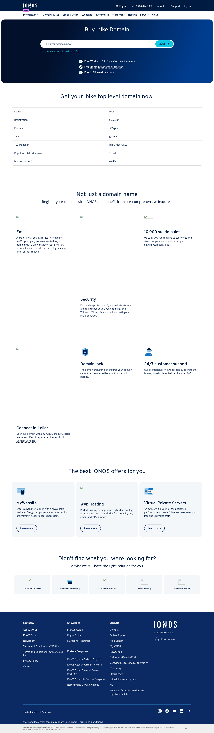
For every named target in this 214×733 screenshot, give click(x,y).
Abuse (113, 685)
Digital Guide (74, 635)
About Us (162, 6)
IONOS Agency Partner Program (84, 659)
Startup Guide (75, 629)
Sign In (187, 6)
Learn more (26, 528)
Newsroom (29, 640)
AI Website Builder (107, 589)
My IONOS (115, 646)
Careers (27, 666)
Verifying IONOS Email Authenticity (129, 662)
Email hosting (144, 589)
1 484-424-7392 (144, 6)
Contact (114, 629)
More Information (56, 729)
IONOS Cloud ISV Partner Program (86, 679)
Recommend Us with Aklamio (83, 684)
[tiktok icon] (189, 712)
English (123, 6)
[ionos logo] (30, 5)
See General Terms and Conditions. (84, 722)
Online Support (118, 635)
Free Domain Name (32, 589)
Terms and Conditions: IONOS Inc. (41, 646)
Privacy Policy (30, 660)
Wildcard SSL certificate (93, 312)
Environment (168, 639)
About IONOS (30, 629)
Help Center (116, 640)
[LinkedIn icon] (182, 712)
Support (175, 6)
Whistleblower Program (123, 679)
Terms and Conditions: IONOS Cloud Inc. (43, 653)
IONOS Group (30, 635)
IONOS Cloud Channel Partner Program (83, 672)
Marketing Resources (78, 640)
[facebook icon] (167, 712)
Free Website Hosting (70, 589)
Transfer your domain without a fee (59, 51)
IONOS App (116, 651)
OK (186, 728)
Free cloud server (182, 589)
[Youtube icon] (174, 712)
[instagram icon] (160, 712)
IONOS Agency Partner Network (84, 664)
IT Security (115, 668)
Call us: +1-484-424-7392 (123, 657)
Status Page (116, 674)
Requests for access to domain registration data (127, 692)
